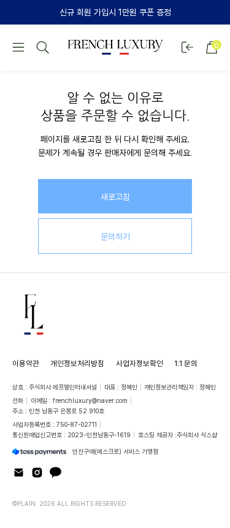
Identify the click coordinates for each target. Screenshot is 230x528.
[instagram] (37, 472)
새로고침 (115, 196)
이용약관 (25, 363)
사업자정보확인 (139, 363)
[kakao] (55, 472)
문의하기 (115, 236)
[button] (18, 47)
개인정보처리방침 (77, 363)
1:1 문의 (185, 363)
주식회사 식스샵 (197, 434)
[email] (18, 472)
